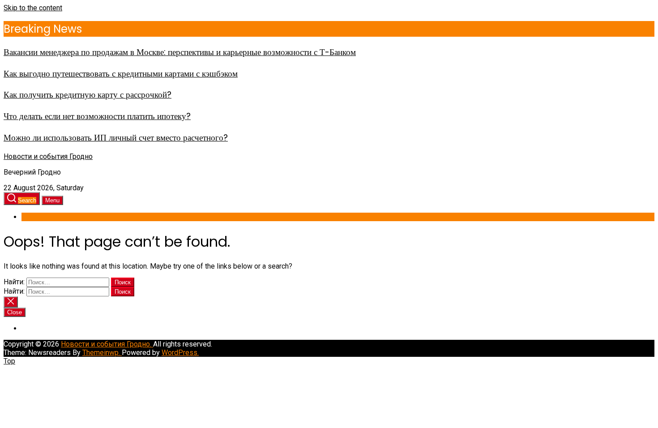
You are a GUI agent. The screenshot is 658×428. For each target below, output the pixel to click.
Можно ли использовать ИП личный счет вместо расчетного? (116, 138)
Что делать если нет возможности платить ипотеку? (97, 116)
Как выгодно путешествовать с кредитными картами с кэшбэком (121, 74)
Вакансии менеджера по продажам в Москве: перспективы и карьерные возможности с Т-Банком (180, 52)
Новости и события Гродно (48, 156)
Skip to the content (33, 8)
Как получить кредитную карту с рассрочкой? (87, 95)
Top (9, 361)
